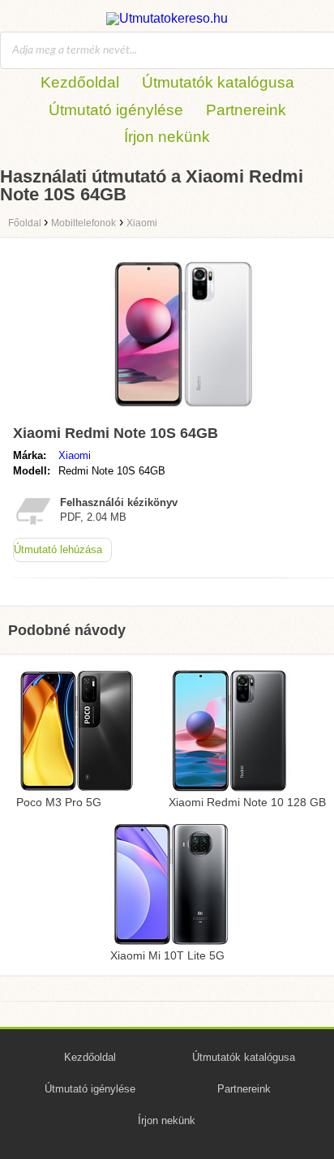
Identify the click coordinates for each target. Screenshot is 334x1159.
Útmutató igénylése (116, 109)
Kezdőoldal (80, 82)
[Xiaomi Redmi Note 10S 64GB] (183, 411)
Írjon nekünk (167, 136)
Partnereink (246, 109)
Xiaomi (74, 455)
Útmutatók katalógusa (218, 82)
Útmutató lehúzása (58, 549)
